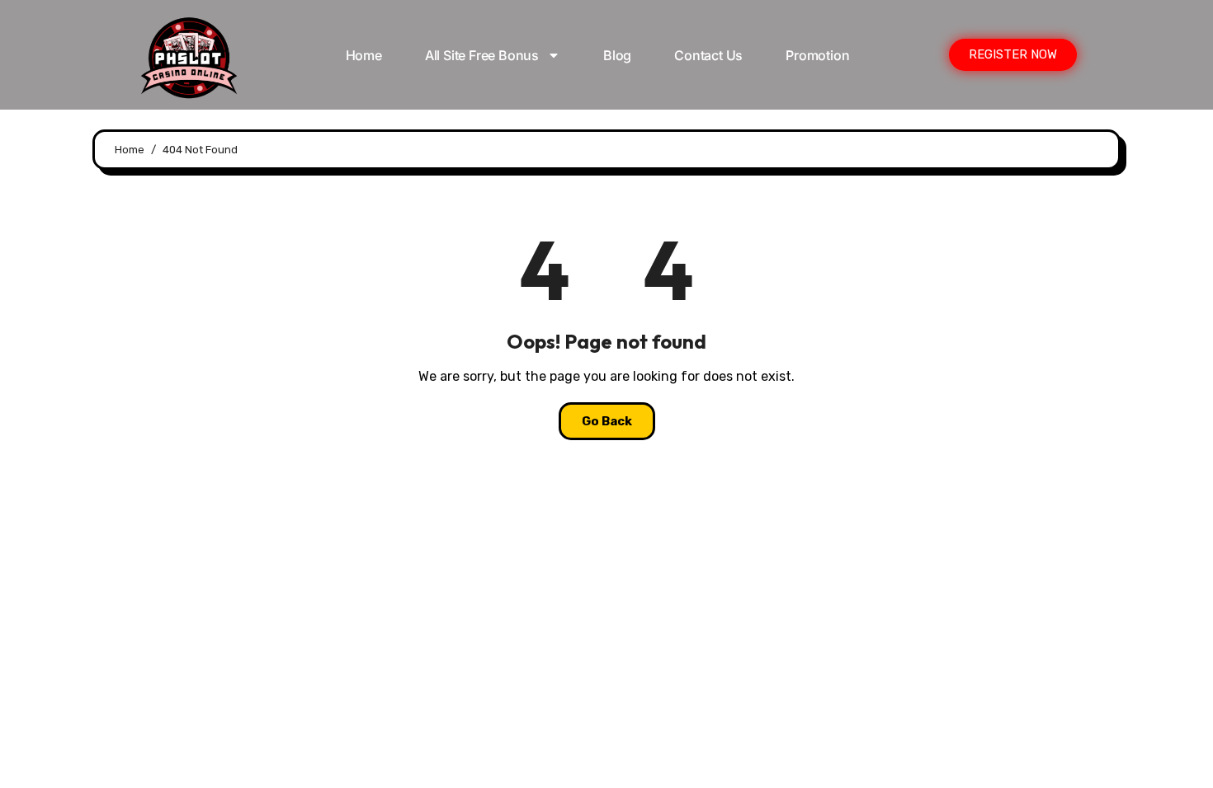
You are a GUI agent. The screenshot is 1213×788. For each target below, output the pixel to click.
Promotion (817, 55)
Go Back (607, 421)
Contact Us (708, 55)
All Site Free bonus (482, 55)
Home (364, 55)
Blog (617, 55)
